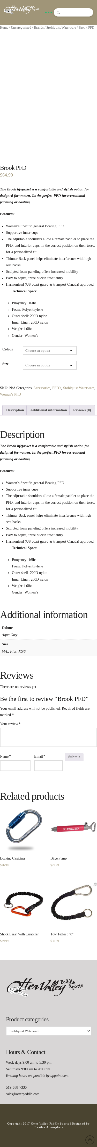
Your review (10, 724)
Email (39, 756)
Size (5, 364)
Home (4, 27)
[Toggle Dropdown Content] (48, 12)
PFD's (56, 388)
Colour (7, 349)
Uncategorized (21, 27)
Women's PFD (10, 394)
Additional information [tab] (48, 410)
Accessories (41, 388)
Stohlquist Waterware (61, 27)
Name (5, 756)
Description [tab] (15, 410)
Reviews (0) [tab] (82, 410)
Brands (39, 27)
